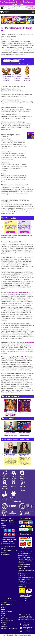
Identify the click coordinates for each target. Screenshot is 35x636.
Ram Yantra (25, 357)
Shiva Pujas (14, 373)
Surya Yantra (17, 357)
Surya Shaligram (13, 292)
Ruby (14, 324)
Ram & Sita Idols (29, 342)
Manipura (9, 257)
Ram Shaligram (24, 292)
